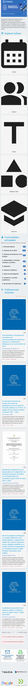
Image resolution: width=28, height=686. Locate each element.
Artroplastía (11, 566)
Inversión (4, 425)
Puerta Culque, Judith (7, 414)
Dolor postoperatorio (18, 566)
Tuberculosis (4, 493)
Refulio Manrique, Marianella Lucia (10, 348)
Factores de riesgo (19, 627)
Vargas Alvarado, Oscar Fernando (10, 483)
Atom (19, 296)
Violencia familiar (11, 627)
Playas (3, 359)
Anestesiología (5, 566)
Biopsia (9, 493)
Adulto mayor (4, 627)
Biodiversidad (13, 359)
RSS (25, 296)
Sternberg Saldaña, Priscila (8, 555)
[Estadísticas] (24, 2)
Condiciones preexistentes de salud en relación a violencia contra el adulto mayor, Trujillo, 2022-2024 (13, 611)
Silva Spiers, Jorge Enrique (8, 617)
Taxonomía (8, 359)
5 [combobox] (12, 632)
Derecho (12, 425)
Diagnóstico (21, 493)
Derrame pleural (15, 493)
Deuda (8, 425)
